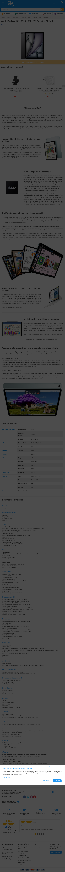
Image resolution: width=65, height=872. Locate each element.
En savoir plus (6, 777)
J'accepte (57, 780)
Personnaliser (45, 780)
